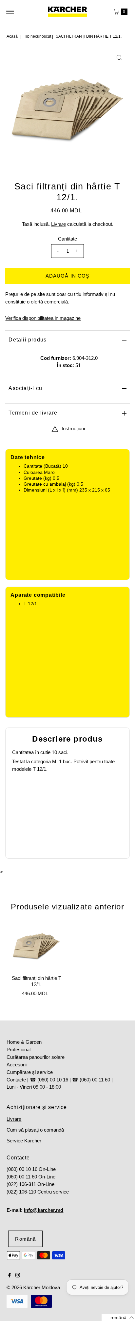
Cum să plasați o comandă (35, 1130)
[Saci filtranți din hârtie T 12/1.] (36, 946)
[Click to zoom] (119, 57)
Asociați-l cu (25, 388)
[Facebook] (9, 1276)
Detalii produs (28, 339)
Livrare (58, 224)
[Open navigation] (10, 12)
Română (25, 1239)
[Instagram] (17, 1276)
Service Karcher (24, 1140)
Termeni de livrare (33, 413)
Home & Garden (24, 1042)
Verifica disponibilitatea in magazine (43, 318)
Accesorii (17, 1064)
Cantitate (67, 239)
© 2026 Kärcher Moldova (33, 1287)
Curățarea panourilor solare (36, 1057)
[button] (118, 1317)
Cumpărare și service (30, 1072)
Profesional (18, 1049)
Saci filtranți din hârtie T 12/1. (36, 981)
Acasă (12, 36)
